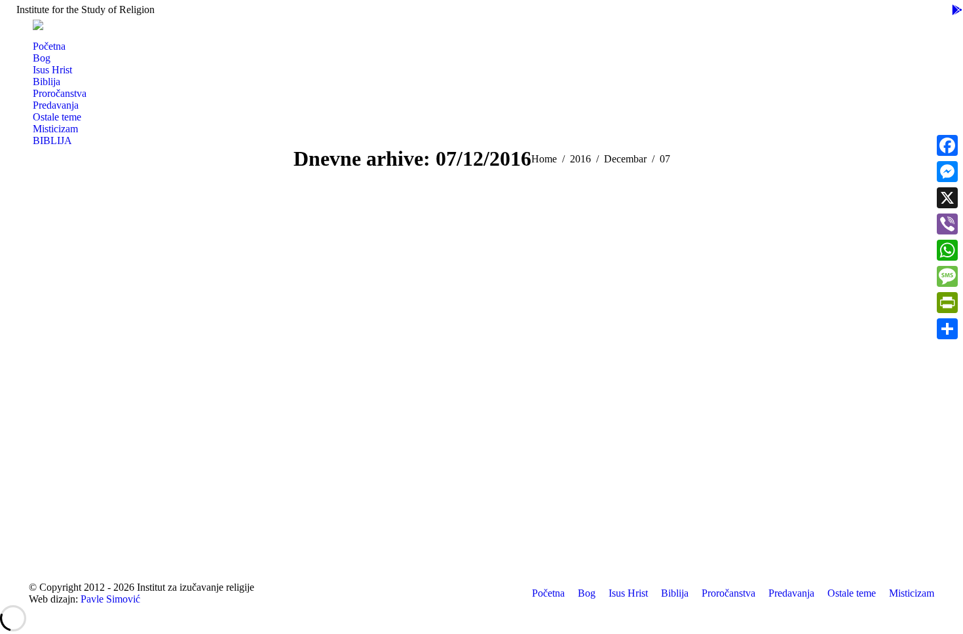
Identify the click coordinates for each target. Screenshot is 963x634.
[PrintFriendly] (947, 302)
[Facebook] (947, 145)
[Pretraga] (38, 35)
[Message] (947, 276)
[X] (947, 198)
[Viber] (947, 224)
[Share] (947, 329)
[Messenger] (947, 171)
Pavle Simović (110, 599)
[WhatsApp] (947, 250)
